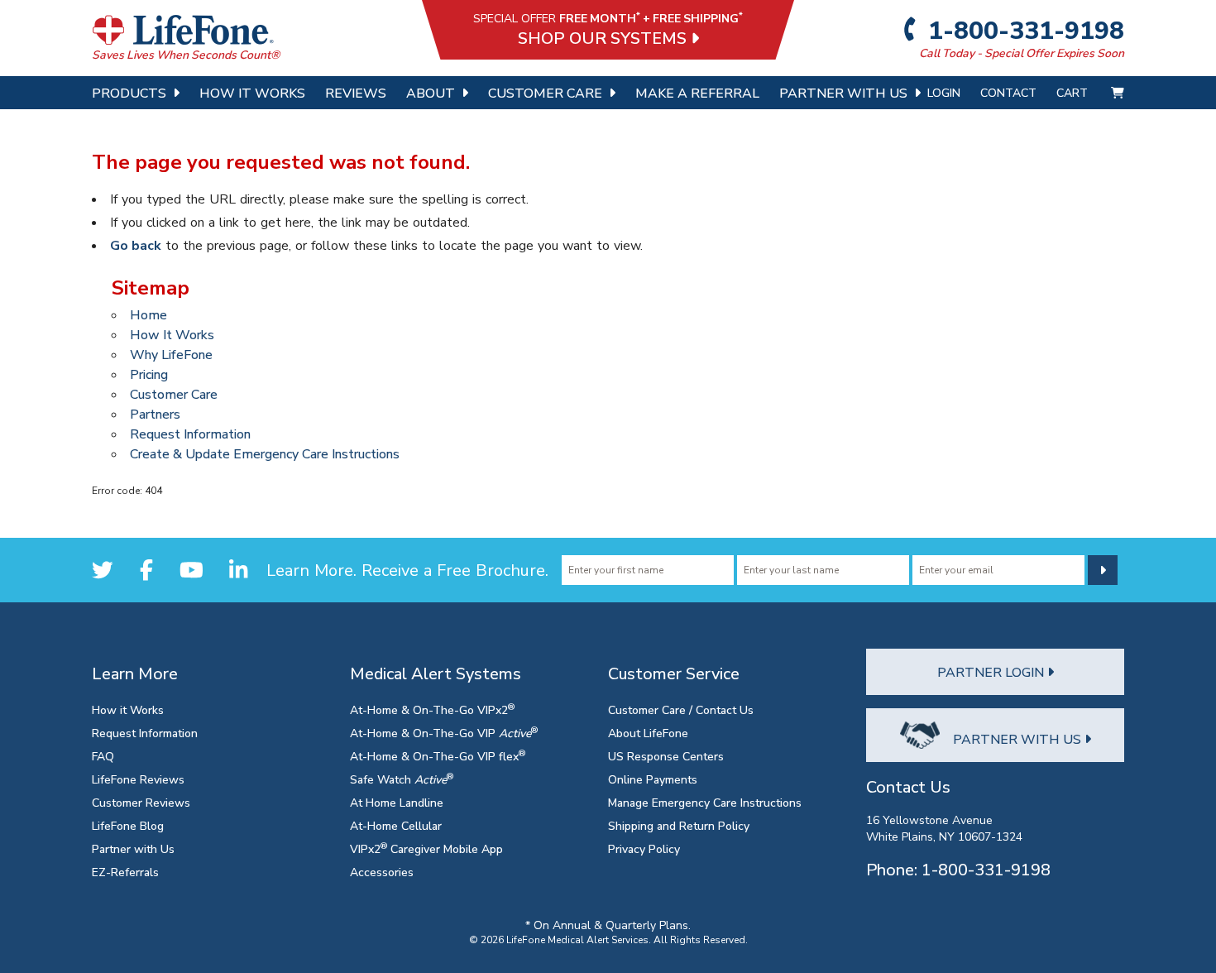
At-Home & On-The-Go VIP (444, 733)
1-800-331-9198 (1023, 30)
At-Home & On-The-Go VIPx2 (432, 709)
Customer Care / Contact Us (681, 709)
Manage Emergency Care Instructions (705, 802)
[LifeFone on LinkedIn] (238, 569)
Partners (155, 413)
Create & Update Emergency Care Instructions (265, 453)
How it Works (128, 709)
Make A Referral (697, 92)
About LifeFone (648, 733)
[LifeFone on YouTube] (191, 569)
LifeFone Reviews (138, 779)
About (430, 92)
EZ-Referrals (125, 872)
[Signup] (1103, 570)
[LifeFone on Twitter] (102, 569)
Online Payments (652, 779)
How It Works (252, 92)
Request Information (190, 433)
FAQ (103, 756)
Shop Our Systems (604, 38)
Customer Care (545, 92)
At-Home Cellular (396, 825)
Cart (1073, 92)
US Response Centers (666, 756)
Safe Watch (401, 779)
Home (148, 314)
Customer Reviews (141, 802)
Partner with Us (133, 848)
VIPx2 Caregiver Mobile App (426, 848)
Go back (135, 245)
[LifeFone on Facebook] (146, 569)
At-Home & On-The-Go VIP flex (437, 756)
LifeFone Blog (128, 825)
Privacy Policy (644, 848)
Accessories (382, 872)
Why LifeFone (171, 354)
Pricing (149, 374)
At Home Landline (396, 802)
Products (129, 92)
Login (943, 92)
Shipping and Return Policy (678, 825)
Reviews (355, 92)
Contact (1008, 92)
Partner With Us (843, 92)
